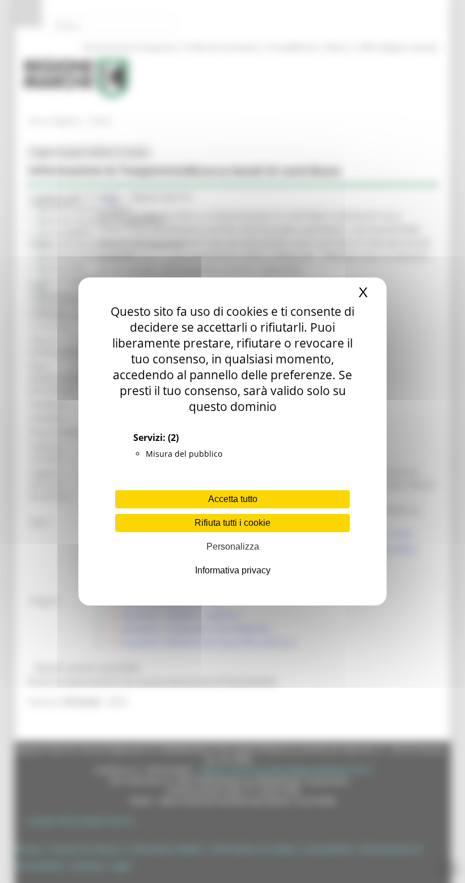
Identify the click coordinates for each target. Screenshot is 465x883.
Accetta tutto (232, 499)
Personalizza (232, 546)
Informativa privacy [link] (232, 570)
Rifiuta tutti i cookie (232, 523)
